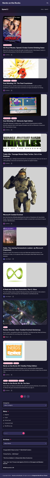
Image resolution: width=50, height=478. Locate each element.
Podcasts (14, 80)
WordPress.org (8, 426)
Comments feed (9, 423)
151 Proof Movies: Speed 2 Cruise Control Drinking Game (23, 48)
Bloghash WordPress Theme (39, 475)
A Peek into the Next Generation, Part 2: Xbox (20, 289)
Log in (6, 417)
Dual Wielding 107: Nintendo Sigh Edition (18, 121)
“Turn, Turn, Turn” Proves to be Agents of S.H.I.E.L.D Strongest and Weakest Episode (23, 462)
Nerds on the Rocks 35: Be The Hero (16, 383)
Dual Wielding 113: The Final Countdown (17, 83)
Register (7, 414)
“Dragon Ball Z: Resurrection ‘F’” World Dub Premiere (17, 450)
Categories (6, 403)
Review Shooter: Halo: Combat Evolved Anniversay (21, 330)
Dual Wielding (7, 80)
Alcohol (5, 380)
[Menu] (47, 2)
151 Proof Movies (7, 45)
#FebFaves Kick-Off (8, 467)
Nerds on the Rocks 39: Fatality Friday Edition (20, 366)
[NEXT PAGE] (28, 396)
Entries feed (8, 420)
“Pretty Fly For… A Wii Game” (11, 454)
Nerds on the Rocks (11, 3)
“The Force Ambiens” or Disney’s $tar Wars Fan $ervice (17, 458)
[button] (28, 396)
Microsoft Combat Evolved (13, 215)
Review (5, 327)
